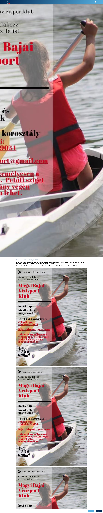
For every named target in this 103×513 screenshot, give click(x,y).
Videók (47, 2)
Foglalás (39, 2)
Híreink (59, 2)
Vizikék (75, 2)
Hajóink (34, 2)
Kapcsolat (70, 2)
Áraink (51, 2)
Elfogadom (99, 511)
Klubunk (55, 2)
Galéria (43, 2)
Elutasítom (90, 511)
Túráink (30, 2)
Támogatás (64, 2)
